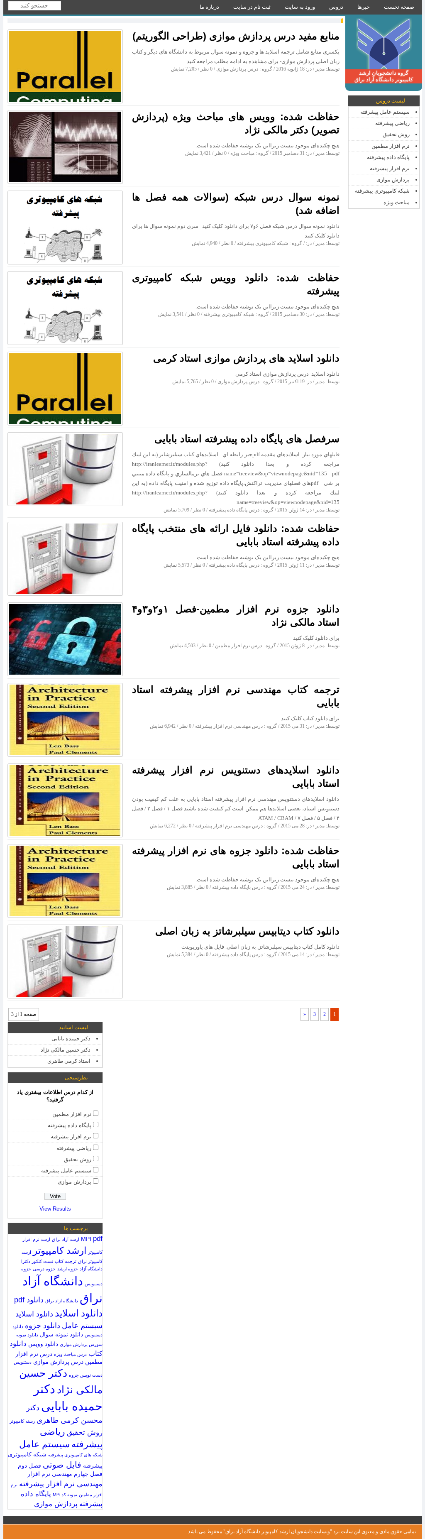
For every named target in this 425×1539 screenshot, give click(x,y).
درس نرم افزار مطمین (238, 645)
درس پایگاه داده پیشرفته (234, 510)
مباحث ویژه (396, 202)
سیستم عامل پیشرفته (385, 112)
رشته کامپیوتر (22, 1421)
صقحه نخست (399, 7)
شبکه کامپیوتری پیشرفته (382, 191)
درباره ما (209, 7)
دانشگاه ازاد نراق (61, 1300)
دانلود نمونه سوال (61, 1334)
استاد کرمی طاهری (68, 1061)
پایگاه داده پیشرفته (388, 157)
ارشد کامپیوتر (59, 1250)
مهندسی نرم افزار (49, 1474)
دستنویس (23, 1362)
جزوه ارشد (67, 1268)
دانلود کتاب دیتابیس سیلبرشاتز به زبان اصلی (247, 931)
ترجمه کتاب (65, 1261)
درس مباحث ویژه (70, 1354)
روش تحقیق (396, 134)
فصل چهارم (88, 1474)
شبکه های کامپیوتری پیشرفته (75, 1454)
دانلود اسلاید (79, 1313)
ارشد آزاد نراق (65, 1239)
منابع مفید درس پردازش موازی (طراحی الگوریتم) (236, 36)
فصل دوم (29, 1466)
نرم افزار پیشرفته (390, 168)
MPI (86, 1239)
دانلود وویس (43, 1344)
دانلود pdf (29, 1299)
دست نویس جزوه (86, 1375)
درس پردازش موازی (237, 69)
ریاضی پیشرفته (392, 123)
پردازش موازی (393, 179)
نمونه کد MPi (65, 1494)
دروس (336, 7)
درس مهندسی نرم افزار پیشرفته (229, 726)
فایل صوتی (62, 1464)
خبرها (363, 7)
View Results (55, 1209)
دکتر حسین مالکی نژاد (65, 1050)
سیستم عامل (44, 1444)
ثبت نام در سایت (252, 7)
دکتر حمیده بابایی (70, 1038)
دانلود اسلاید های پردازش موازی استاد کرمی (246, 358)
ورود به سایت (300, 7)
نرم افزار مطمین (390, 146)
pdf (98, 1239)
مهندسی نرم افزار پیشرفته (61, 1483)
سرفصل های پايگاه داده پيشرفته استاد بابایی (247, 438)
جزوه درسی (44, 1268)
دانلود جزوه (42, 1325)
